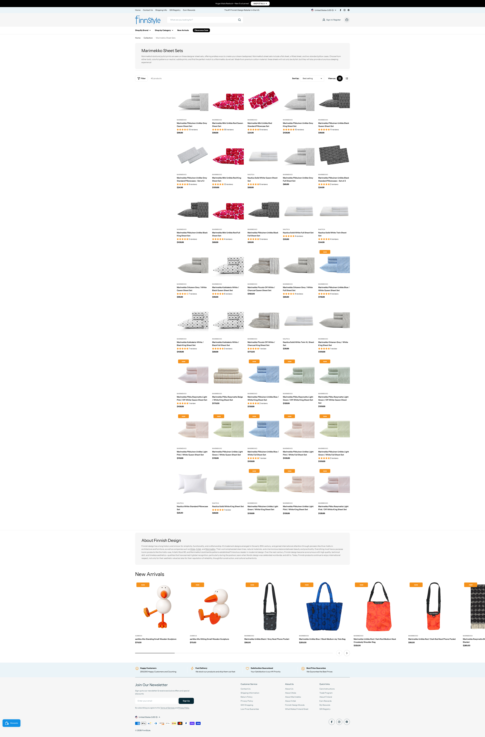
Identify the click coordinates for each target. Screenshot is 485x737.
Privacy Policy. (183, 708)
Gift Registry (174, 10)
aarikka (138, 636)
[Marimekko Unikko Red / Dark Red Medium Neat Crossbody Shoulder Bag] (379, 606)
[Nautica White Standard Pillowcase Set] (192, 483)
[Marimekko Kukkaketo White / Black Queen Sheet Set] (228, 264)
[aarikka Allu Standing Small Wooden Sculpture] (160, 606)
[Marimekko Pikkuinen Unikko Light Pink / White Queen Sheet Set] (192, 429)
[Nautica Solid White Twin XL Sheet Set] (298, 319)
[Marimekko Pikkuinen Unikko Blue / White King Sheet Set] (263, 374)
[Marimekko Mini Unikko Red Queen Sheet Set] (228, 100)
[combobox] (205, 20)
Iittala (192, 549)
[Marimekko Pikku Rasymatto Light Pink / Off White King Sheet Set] (334, 483)
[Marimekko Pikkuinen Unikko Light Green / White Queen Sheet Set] (228, 429)
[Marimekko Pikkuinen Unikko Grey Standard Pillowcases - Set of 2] (192, 155)
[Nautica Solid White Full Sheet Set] (298, 210)
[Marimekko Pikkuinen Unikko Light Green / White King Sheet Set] (263, 483)
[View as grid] (340, 78)
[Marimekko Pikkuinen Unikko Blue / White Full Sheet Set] (263, 429)
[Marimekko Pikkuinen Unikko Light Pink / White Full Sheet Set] (298, 429)
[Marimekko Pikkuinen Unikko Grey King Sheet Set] (298, 100)
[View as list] (347, 78)
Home (137, 10)
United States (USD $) (324, 10)
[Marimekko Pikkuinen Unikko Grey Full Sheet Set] (298, 155)
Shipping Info (161, 10)
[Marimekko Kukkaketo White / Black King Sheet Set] (192, 319)
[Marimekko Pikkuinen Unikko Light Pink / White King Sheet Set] (298, 483)
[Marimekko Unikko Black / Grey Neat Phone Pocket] (269, 606)
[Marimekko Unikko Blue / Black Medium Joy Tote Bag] (324, 606)
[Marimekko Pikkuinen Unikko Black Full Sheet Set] (263, 210)
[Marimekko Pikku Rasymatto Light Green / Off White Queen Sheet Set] (334, 374)
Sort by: (295, 78)
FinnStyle (146, 730)
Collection (148, 38)
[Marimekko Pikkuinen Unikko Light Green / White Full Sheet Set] (334, 429)
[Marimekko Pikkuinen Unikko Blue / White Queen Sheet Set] (334, 264)
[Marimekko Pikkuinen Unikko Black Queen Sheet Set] (334, 100)
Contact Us (148, 10)
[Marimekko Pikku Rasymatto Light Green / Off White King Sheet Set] (298, 374)
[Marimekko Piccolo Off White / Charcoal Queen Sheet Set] (263, 264)
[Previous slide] (339, 653)
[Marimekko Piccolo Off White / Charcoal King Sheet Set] (263, 319)
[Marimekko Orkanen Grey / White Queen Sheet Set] (192, 264)
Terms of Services (167, 708)
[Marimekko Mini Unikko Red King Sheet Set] (228, 155)
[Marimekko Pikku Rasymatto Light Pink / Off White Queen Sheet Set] (192, 374)
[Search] (239, 19)
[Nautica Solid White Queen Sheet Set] (263, 155)
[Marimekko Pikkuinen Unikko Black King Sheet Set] (192, 210)
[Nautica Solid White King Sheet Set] (228, 483)
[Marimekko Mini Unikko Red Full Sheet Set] (228, 210)
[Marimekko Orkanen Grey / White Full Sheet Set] (298, 264)
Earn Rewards (189, 10)
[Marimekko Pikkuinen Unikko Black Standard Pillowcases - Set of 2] (334, 155)
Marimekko (182, 120)
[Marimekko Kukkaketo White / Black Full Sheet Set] (228, 319)
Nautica (251, 174)
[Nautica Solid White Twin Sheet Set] (334, 210)
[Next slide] (347, 653)
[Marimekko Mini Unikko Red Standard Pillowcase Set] (263, 100)
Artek (198, 549)
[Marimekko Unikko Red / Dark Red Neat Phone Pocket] (433, 606)
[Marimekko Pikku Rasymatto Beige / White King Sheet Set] (228, 374)
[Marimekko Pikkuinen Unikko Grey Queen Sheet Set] (192, 100)
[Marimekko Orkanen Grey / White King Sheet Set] (334, 319)
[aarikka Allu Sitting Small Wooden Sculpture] (215, 606)
